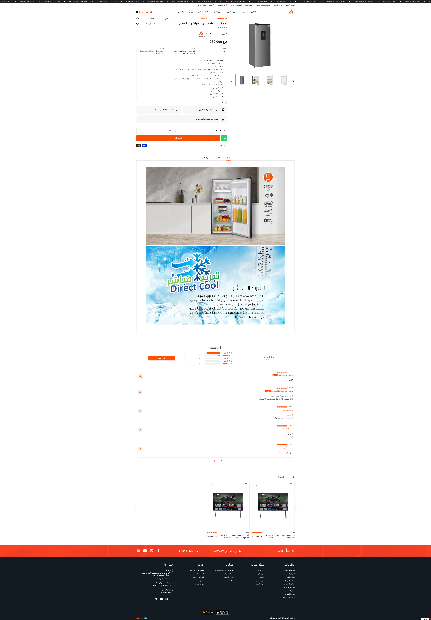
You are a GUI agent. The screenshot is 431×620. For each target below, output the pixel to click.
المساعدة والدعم (236, 5)
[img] (282, 372)
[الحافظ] (286, 11)
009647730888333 (161, 585)
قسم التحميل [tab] (205, 157)
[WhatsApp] (224, 138)
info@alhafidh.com (188, 551)
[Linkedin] (138, 551)
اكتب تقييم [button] (161, 358)
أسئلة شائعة (248, 5)
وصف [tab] (228, 157)
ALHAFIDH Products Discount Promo (213, 18)
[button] (222, 27)
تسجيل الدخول (201, 5)
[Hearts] (147, 12)
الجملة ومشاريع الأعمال (263, 5)
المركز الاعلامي (290, 5)
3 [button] (214, 461)
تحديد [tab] (218, 157)
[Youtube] (145, 551)
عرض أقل (224, 102)
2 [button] (218, 461)
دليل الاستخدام (216, 330)
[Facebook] (158, 551)
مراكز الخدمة (278, 5)
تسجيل (210, 5)
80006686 (166, 592)
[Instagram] (152, 551)
